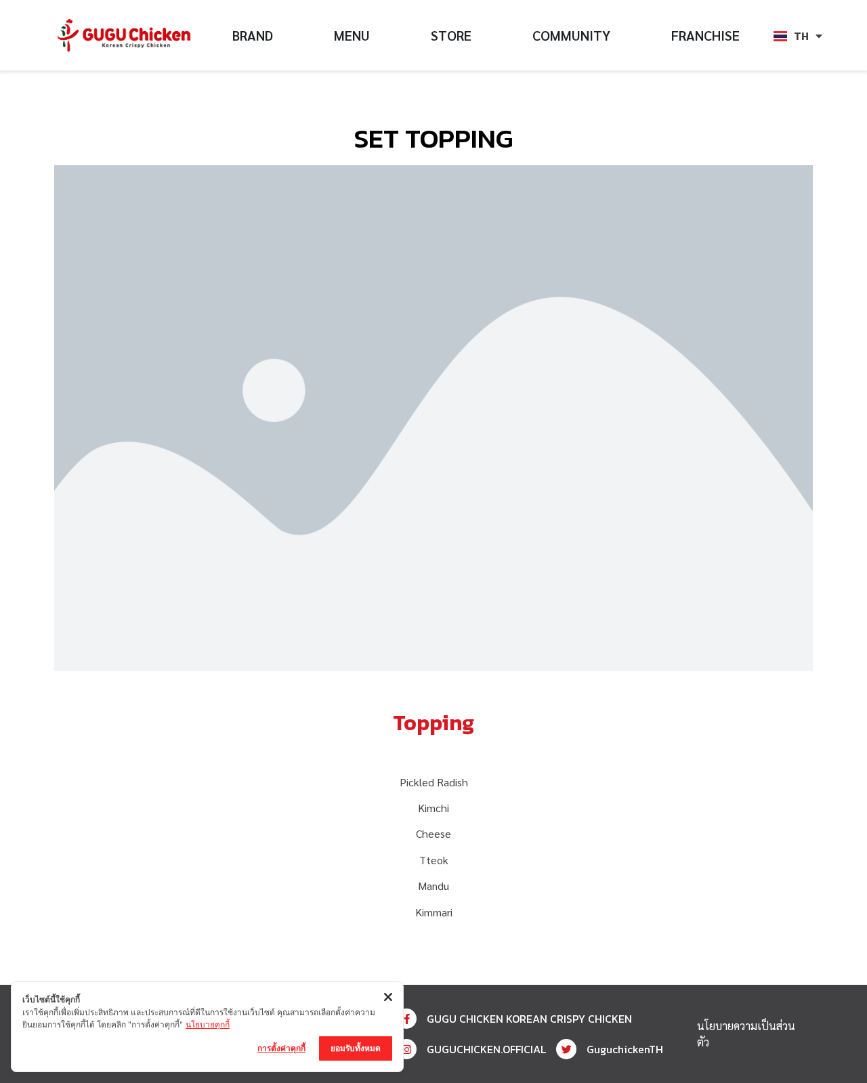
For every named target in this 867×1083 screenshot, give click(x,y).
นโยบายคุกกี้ (208, 1024)
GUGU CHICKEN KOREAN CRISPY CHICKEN (529, 1019)
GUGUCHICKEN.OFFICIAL (486, 1049)
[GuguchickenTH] (566, 1049)
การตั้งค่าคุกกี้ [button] (281, 1048)
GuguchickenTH (625, 1049)
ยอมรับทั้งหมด (356, 1048)
